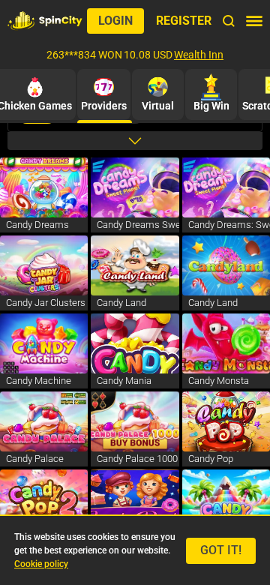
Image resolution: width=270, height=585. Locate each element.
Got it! (221, 550)
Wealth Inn (199, 55)
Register (184, 21)
